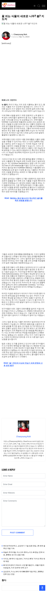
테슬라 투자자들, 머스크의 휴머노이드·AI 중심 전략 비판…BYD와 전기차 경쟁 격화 (23, 553)
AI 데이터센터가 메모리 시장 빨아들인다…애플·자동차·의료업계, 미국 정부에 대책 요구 (24, 566)
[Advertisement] (23, 74)
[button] (43, 6)
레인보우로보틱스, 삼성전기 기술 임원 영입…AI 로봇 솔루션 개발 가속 (24, 547)
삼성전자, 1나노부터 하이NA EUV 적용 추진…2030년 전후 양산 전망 (23, 573)
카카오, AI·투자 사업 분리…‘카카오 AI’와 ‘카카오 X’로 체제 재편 (24, 560)
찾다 (4, 580)
